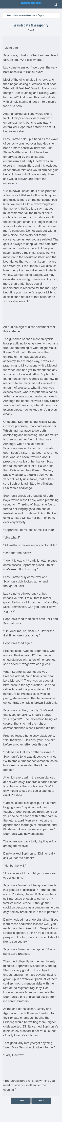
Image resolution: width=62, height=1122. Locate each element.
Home (9, 15)
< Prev (21, 1100)
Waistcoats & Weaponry (24, 15)
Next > (41, 1100)
